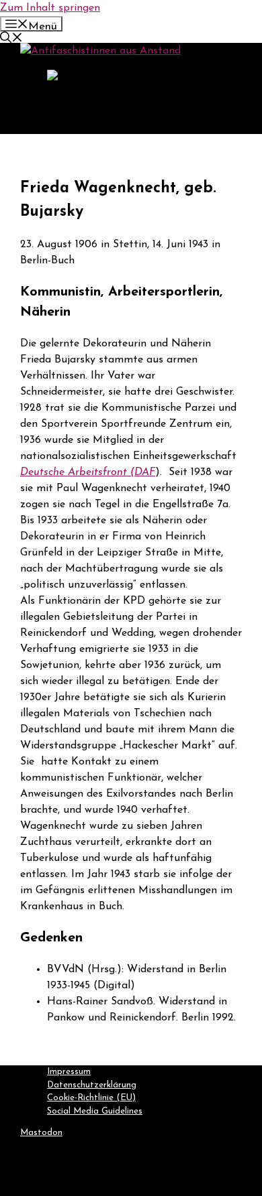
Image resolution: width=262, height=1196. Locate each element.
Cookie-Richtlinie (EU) (91, 1097)
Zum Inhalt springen (50, 8)
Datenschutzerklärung (91, 1085)
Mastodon (41, 1132)
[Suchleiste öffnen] (11, 40)
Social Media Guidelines (94, 1111)
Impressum (69, 1071)
